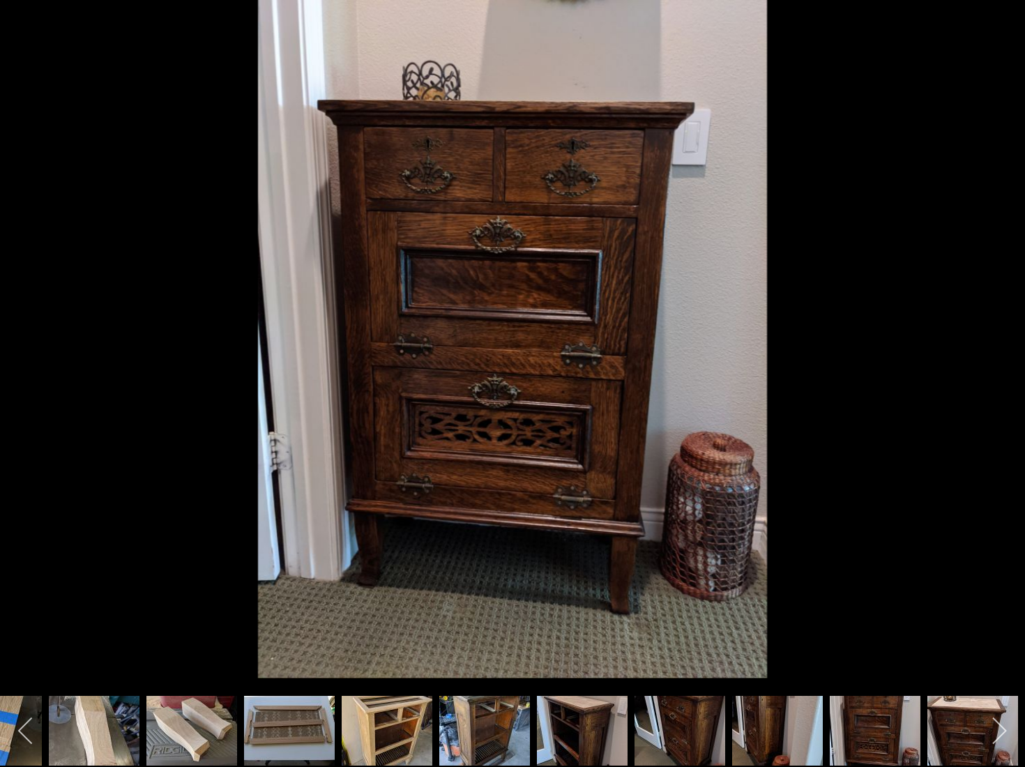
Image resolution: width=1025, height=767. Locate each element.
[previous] (24, 362)
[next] (1000, 362)
